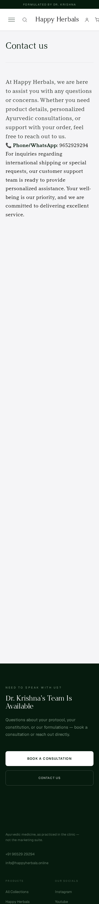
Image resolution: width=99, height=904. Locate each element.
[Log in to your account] (86, 20)
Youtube (61, 901)
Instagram (63, 891)
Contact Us (49, 778)
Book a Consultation (49, 758)
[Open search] (25, 20)
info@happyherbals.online (27, 863)
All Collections (17, 891)
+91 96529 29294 (20, 854)
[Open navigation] (12, 20)
